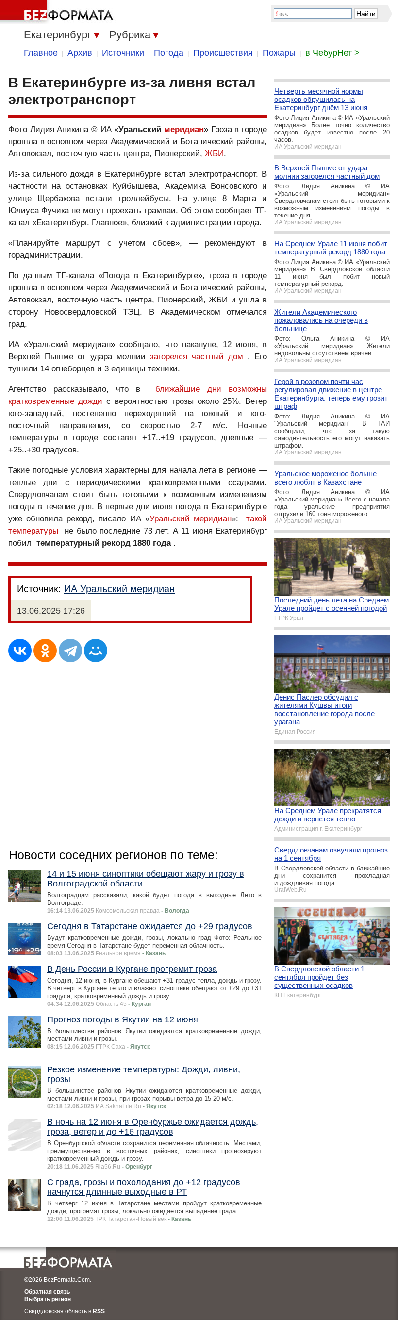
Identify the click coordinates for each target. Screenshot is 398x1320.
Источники (123, 53)
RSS (99, 1311)
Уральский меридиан (190, 518)
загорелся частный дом (196, 356)
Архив (79, 53)
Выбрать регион (47, 1299)
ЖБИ (214, 153)
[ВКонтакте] (20, 650)
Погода (168, 53)
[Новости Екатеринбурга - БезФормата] (58, 12)
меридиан (184, 129)
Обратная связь (47, 1291)
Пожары (279, 53)
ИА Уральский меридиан (119, 589)
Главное (41, 53)
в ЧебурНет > (332, 53)
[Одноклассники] (45, 650)
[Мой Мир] (95, 650)
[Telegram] (70, 650)
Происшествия (223, 53)
